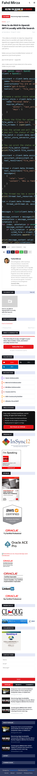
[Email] (26, 252)
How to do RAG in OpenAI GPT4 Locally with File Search (9, 310)
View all (32, 292)
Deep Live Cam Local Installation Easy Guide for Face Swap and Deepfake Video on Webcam (22, 690)
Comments (29, 685)
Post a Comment (7, 323)
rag (25, 247)
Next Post (31, 328)
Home (4, 22)
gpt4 (8, 22)
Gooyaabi (31, 770)
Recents (18, 685)
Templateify (13, 770)
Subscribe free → (18, 347)
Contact (19, 773)
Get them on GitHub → (18, 427)
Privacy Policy (28, 773)
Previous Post (7, 328)
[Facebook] (8, 252)
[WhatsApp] (21, 252)
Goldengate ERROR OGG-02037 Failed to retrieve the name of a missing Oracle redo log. (21, 709)
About (12, 773)
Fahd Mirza (16, 259)
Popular (7, 685)
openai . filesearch (17, 247)
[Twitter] (13, 252)
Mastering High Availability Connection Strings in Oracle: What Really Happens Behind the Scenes (22, 17)
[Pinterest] (17, 252)
